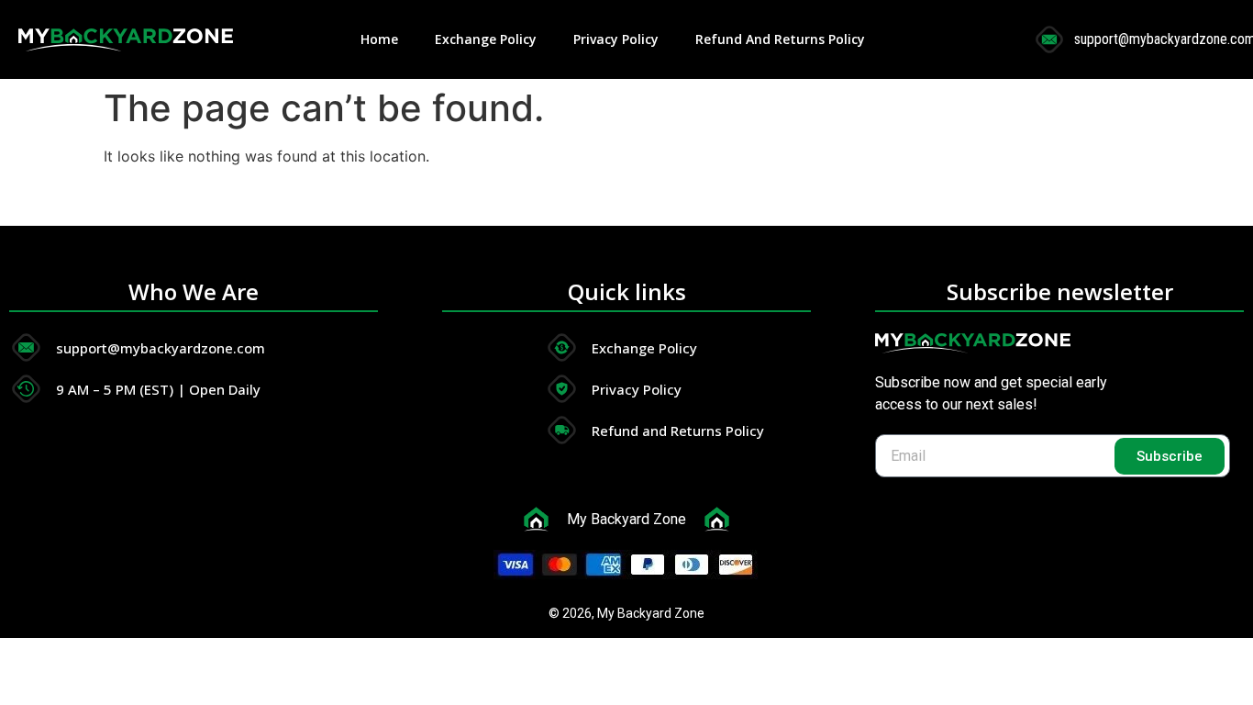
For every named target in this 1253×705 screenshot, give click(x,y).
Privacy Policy (616, 39)
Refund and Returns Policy (780, 39)
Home (379, 39)
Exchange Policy (486, 39)
